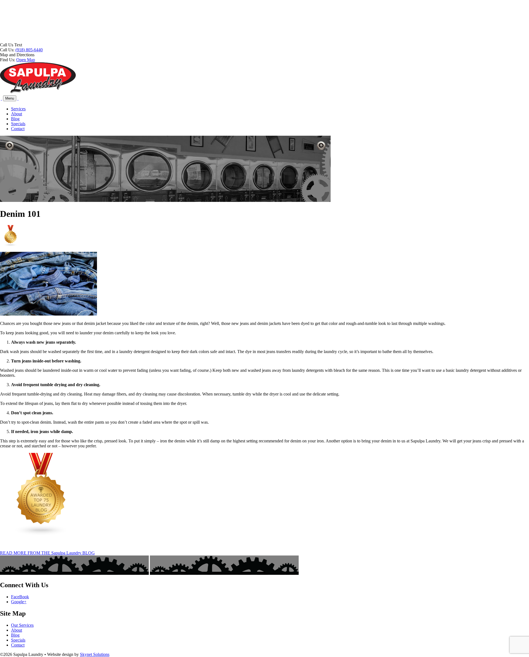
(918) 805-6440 (29, 49)
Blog (15, 118)
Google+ (18, 601)
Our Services (22, 625)
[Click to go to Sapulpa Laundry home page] (38, 92)
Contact (18, 128)
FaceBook (20, 596)
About (16, 113)
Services (18, 108)
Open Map (25, 59)
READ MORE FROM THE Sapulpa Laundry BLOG (47, 553)
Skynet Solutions (94, 654)
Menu (9, 98)
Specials (18, 123)
